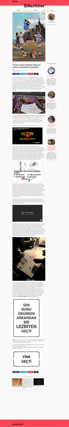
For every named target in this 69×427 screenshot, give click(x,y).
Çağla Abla (35, 389)
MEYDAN (18, 10)
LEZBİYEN (16, 71)
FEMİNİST (17, 70)
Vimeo (18, 424)
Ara (56, 3)
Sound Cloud (20, 424)
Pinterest (19, 424)
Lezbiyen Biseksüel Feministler (18, 81)
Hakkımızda (40, 1)
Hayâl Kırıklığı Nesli (37, 385)
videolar (33, 118)
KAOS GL (25, 70)
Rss (16, 1)
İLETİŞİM (52, 1)
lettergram (23, 422)
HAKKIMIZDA (35, 424)
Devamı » (55, 86)
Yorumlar (51, 424)
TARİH (44, 10)
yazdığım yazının (26, 78)
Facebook (12, 1)
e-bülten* (18, 119)
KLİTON (13, 71)
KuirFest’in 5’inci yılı (39, 87)
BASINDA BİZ (47, 1)
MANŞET (19, 71)
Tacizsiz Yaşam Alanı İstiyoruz (17, 386)
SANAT (52, 10)
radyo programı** (24, 119)
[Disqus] (28, 405)
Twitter (14, 1)
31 (31, 390)
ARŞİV (43, 1)
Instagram (15, 1)
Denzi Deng (51, 22)
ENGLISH (55, 1)
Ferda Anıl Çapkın (25, 390)
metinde (43, 231)
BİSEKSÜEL (13, 70)
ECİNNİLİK (35, 10)
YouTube (16, 424)
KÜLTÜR (27, 10)
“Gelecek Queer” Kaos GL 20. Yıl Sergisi (23, 339)
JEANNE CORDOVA (20, 70)
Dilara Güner (13, 390)
